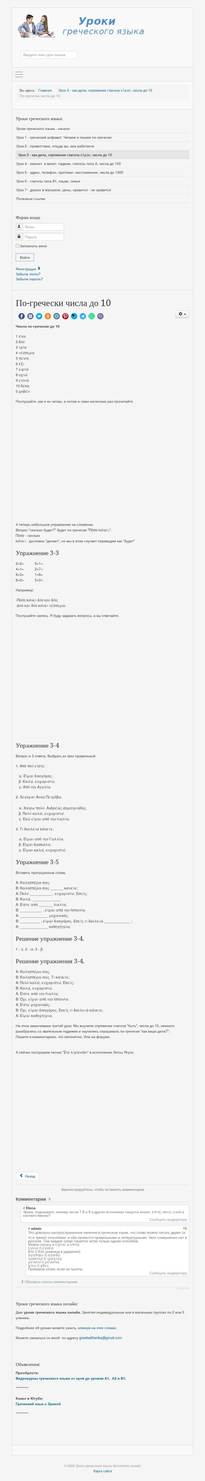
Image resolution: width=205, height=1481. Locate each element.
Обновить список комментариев (51, 1281)
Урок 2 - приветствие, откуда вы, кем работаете (55, 145)
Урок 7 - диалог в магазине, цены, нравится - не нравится (63, 189)
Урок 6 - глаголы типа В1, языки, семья (48, 180)
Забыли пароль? (29, 278)
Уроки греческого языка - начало (43, 128)
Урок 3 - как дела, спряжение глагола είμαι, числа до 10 (65, 154)
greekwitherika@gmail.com (100, 1337)
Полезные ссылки (30, 198)
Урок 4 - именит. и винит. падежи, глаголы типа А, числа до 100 (68, 163)
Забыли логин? (28, 273)
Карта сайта (103, 1470)
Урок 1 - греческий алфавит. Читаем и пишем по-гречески (64, 137)
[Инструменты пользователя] (183, 314)
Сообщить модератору (168, 1219)
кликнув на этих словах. (97, 1327)
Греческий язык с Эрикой (38, 1403)
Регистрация (26, 268)
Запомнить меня (33, 245)
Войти (25, 257)
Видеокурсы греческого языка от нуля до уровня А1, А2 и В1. (71, 1378)
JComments (182, 1288)
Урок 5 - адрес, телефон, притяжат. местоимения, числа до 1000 (69, 172)
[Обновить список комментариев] (50, 1198)
